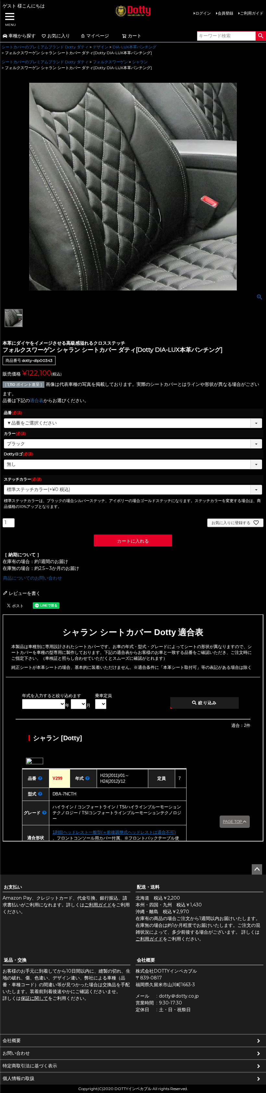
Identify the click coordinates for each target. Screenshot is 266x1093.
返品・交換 (15, 960)
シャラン (140, 61)
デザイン (100, 46)
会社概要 (146, 960)
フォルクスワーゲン (110, 61)
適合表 (36, 400)
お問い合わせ (16, 1053)
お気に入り (58, 36)
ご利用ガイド (251, 13)
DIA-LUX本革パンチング (134, 46)
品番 (13, 412)
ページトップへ (257, 869)
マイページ (97, 36)
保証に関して (34, 998)
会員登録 (225, 13)
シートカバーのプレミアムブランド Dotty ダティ (45, 46)
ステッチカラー (23, 479)
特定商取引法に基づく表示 (30, 1066)
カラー (15, 433)
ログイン (203, 13)
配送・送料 (148, 887)
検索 (261, 36)
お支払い (13, 887)
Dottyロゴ (18, 453)
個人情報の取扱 (18, 1078)
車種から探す (22, 36)
